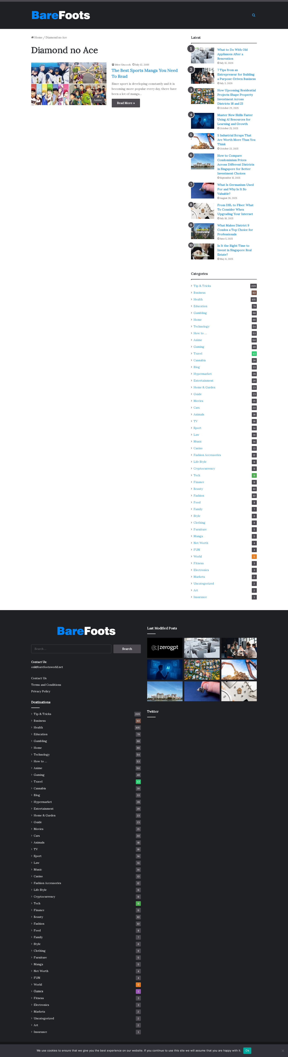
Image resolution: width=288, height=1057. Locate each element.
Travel (198, 353)
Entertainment (203, 380)
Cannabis (200, 360)
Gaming (199, 347)
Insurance (200, 597)
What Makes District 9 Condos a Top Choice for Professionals (235, 229)
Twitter (153, 711)
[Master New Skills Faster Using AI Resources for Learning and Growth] (202, 121)
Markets (199, 577)
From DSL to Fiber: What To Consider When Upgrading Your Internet (235, 209)
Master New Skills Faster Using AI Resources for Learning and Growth (235, 119)
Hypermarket (203, 374)
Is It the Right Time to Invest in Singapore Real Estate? (234, 250)
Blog (197, 367)
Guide (198, 394)
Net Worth (201, 543)
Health (198, 299)
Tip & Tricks (202, 286)
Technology (201, 326)
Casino (198, 448)
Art (196, 590)
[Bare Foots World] (60, 15)
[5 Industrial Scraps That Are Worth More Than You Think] (202, 141)
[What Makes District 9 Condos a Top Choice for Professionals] (202, 231)
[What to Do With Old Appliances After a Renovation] (202, 55)
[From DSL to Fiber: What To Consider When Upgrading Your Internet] (202, 211)
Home (38, 37)
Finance (199, 482)
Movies (198, 401)
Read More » (126, 103)
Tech (197, 475)
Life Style (200, 462)
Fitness (199, 563)
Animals (199, 414)
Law (196, 435)
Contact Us (39, 678)
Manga (198, 536)
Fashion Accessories (207, 455)
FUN (197, 550)
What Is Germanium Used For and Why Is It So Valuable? (235, 189)
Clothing (199, 522)
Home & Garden (204, 387)
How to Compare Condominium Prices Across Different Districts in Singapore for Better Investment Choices (235, 164)
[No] (283, 1051)
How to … (200, 333)
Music (198, 441)
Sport (197, 428)
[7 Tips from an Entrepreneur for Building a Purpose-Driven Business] (202, 76)
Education (200, 306)
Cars (197, 407)
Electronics (201, 570)
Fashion (199, 495)
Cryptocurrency (204, 468)
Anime (198, 340)
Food (197, 502)
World (198, 556)
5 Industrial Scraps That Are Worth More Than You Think (236, 139)
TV (196, 421)
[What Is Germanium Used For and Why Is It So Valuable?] (202, 191)
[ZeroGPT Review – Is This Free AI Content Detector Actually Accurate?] (165, 648)
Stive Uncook (123, 64)
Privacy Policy (40, 691)
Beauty (198, 489)
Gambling (200, 313)
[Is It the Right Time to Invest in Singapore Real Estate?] (202, 251)
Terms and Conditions (46, 685)
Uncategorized (204, 583)
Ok (247, 1050)
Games (38, 991)
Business (200, 292)
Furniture (200, 529)
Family (198, 509)
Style (197, 516)
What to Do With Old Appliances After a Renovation (232, 54)
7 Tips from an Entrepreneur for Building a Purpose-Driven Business (236, 74)
